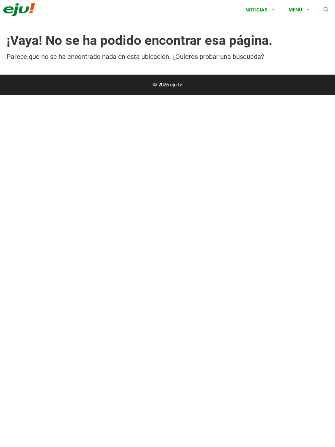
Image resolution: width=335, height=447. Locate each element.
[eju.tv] (20, 10)
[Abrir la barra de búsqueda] (326, 10)
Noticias (256, 10)
